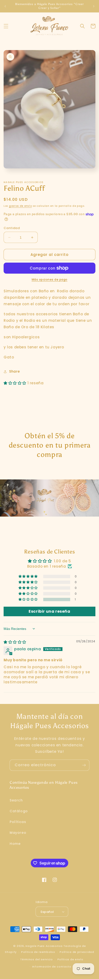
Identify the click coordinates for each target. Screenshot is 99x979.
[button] (6, 26)
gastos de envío (20, 206)
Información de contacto (51, 966)
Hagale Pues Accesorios (43, 946)
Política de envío (70, 959)
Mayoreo (18, 832)
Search (16, 800)
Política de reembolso (38, 952)
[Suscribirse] (84, 765)
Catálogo (19, 811)
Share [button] (14, 371)
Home (15, 843)
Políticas (18, 821)
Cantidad (12, 228)
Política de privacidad (77, 952)
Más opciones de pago (50, 279)
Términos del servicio (36, 959)
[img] (15, 642)
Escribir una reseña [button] (49, 611)
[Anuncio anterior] (5, 6)
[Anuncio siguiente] (93, 6)
